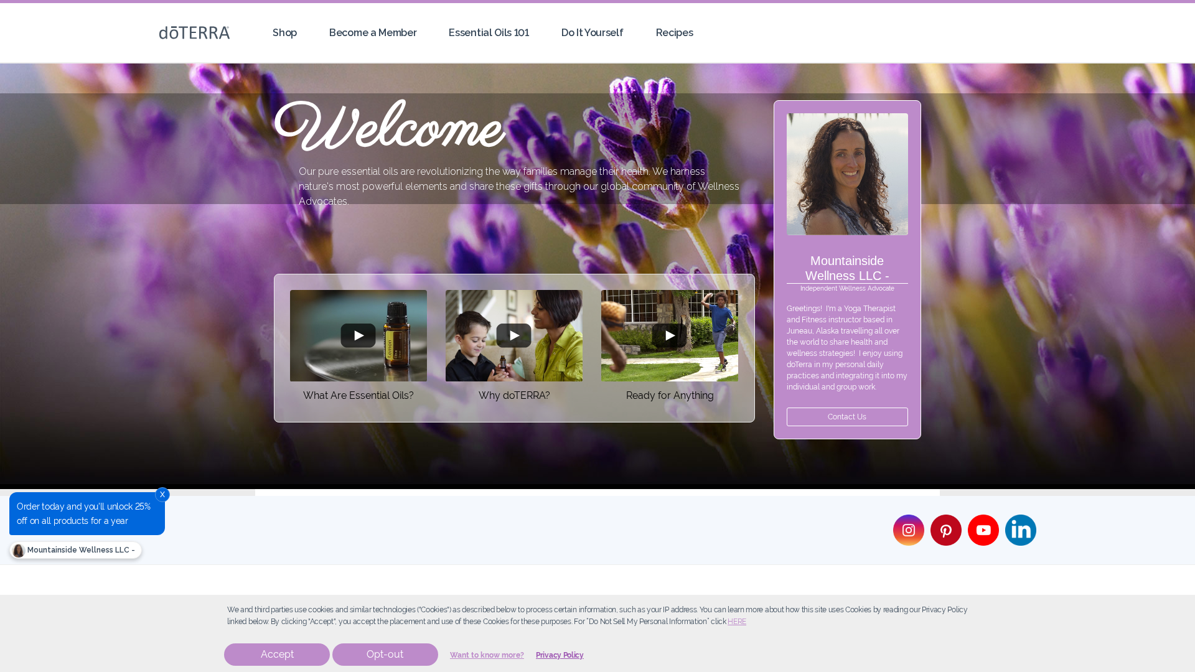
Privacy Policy (560, 655)
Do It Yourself (592, 33)
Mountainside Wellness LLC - (80, 550)
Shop (285, 33)
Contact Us (847, 417)
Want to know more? (487, 655)
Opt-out (385, 654)
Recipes (674, 33)
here (737, 621)
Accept (277, 654)
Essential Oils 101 (488, 33)
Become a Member (372, 33)
